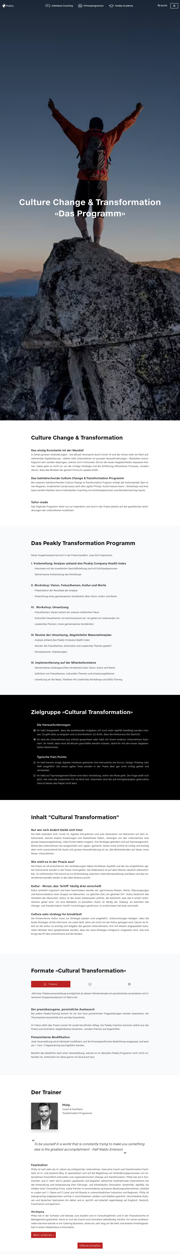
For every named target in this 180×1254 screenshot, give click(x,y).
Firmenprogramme (93, 5)
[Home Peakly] (13, 6)
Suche (163, 5)
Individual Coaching (62, 5)
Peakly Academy (124, 5)
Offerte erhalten (90, 1245)
